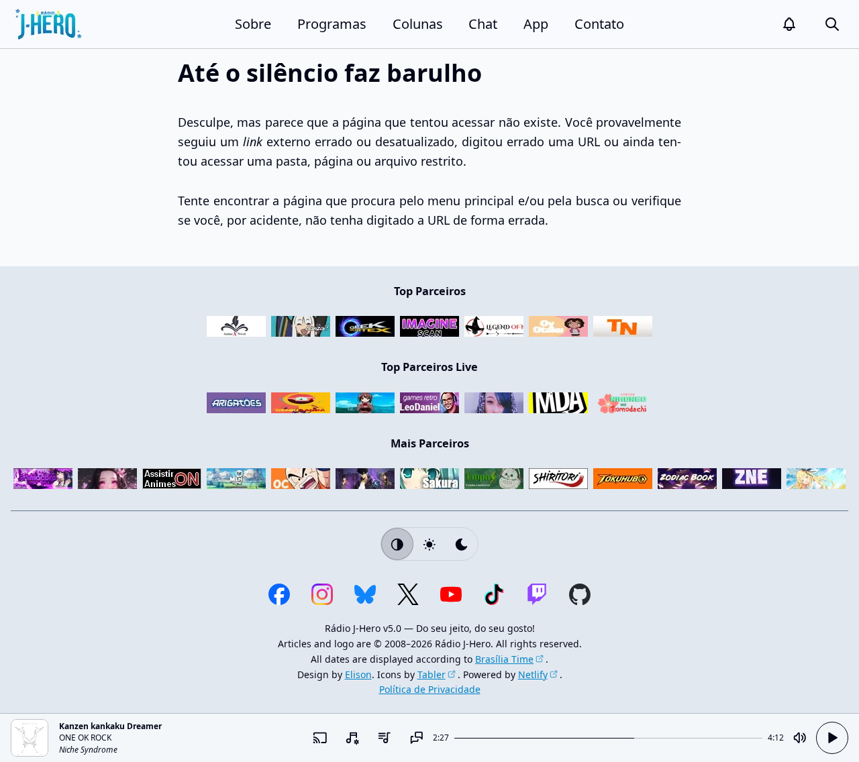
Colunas (418, 24)
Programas (331, 24)
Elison (358, 674)
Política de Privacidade (430, 689)
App (535, 24)
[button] (789, 24)
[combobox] (352, 738)
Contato (599, 24)
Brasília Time (504, 659)
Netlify (533, 674)
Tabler (431, 674)
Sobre (253, 24)
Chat (482, 24)
